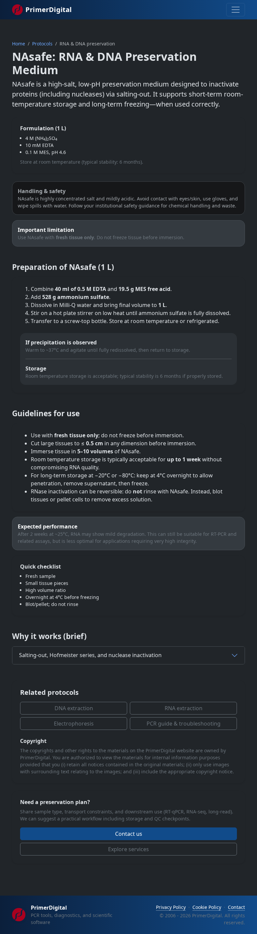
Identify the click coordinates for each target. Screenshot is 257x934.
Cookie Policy (206, 907)
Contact (236, 907)
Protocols (42, 43)
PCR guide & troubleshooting (184, 723)
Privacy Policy (171, 907)
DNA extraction (74, 708)
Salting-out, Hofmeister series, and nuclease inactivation (90, 655)
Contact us (128, 833)
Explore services (128, 849)
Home (18, 43)
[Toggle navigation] (235, 9)
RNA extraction (183, 708)
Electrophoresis (74, 723)
